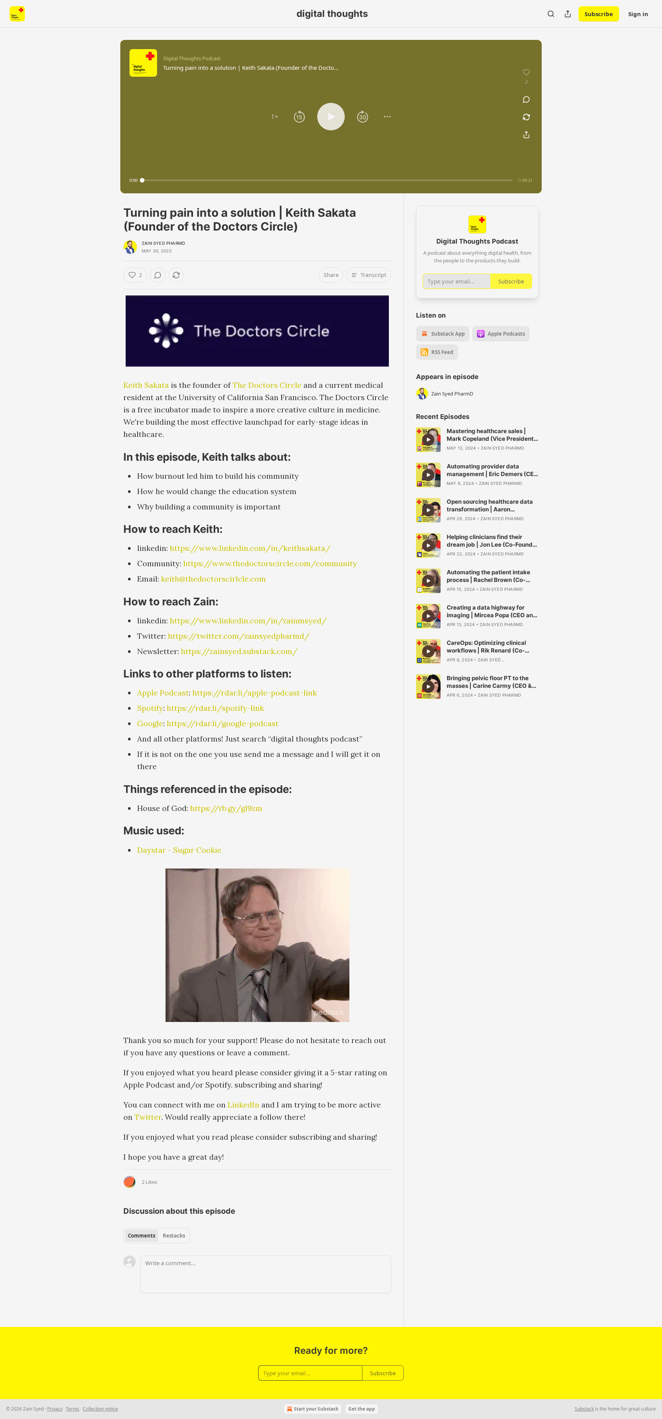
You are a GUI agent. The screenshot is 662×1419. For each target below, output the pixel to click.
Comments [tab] (141, 1235)
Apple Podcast (163, 692)
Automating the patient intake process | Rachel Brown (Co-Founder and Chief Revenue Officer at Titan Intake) (488, 576)
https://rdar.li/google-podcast (223, 723)
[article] (477, 439)
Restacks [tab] (174, 1235)
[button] (274, 116)
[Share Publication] (567, 13)
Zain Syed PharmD (163, 243)
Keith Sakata (146, 385)
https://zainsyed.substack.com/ (239, 651)
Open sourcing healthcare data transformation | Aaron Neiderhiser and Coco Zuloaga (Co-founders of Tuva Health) (490, 505)
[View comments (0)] (526, 99)
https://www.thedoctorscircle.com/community (270, 563)
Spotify (150, 708)
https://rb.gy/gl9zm (226, 808)
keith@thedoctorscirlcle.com (213, 578)
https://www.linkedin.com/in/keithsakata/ (250, 548)
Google (150, 723)
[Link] (113, 457)
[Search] (551, 13)
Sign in (638, 14)
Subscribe (599, 14)
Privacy (54, 1409)
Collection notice (100, 1409)
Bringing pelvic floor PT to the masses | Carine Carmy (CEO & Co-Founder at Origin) (489, 682)
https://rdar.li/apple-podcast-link (254, 692)
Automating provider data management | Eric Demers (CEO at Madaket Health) (492, 470)
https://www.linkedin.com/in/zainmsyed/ (248, 620)
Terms (72, 1409)
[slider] (327, 180)
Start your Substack (316, 1409)
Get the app (361, 1409)
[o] (428, 439)
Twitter (147, 1117)
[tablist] (156, 1235)
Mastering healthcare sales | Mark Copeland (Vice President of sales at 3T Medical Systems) (491, 435)
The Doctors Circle (267, 385)
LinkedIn (243, 1104)
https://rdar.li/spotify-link (215, 708)
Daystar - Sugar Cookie (179, 850)
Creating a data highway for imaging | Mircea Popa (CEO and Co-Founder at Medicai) (492, 611)
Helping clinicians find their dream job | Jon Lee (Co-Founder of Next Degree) (492, 541)
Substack (584, 1409)
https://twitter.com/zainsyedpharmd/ (239, 636)
